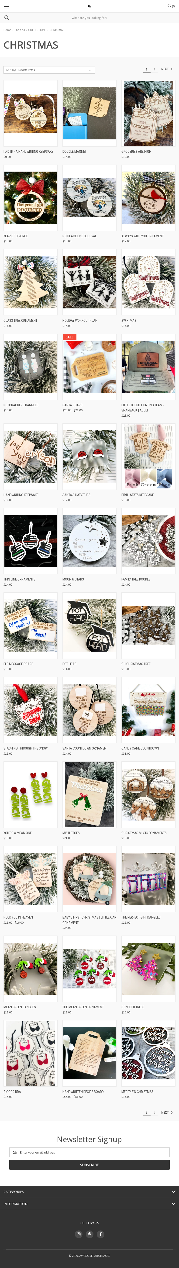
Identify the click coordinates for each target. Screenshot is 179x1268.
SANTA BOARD (72, 405)
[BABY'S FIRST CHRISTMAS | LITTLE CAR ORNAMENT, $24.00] (89, 879)
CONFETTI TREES (132, 1007)
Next (165, 69)
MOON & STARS (73, 579)
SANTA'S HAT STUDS (76, 495)
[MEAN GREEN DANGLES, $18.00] (30, 968)
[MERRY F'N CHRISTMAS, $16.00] (148, 1053)
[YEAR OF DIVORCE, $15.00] (30, 198)
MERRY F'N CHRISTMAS (137, 1092)
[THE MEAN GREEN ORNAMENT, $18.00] (89, 968)
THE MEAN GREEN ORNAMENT (83, 1007)
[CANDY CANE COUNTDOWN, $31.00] (148, 710)
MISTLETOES (71, 833)
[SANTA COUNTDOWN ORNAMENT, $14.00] (89, 710)
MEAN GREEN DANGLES (19, 1007)
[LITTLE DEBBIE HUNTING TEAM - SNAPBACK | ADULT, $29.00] (148, 367)
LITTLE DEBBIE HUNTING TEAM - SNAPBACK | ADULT (142, 408)
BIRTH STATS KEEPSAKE (137, 495)
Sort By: (11, 70)
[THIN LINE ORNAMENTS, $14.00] (30, 541)
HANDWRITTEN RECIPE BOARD (83, 1092)
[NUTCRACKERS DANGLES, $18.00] (30, 367)
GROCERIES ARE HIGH (136, 151)
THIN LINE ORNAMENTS (19, 579)
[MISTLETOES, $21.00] (89, 794)
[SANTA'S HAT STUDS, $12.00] (89, 456)
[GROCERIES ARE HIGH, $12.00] (148, 113)
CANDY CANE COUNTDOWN (140, 748)
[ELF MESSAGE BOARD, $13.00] (30, 625)
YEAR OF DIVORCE (15, 236)
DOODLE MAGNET (74, 151)
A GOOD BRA (12, 1092)
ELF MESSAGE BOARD (18, 664)
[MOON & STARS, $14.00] (89, 541)
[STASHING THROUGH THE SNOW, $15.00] (30, 710)
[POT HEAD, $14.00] (89, 625)
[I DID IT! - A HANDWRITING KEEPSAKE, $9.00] (30, 113)
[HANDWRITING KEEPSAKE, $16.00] (30, 456)
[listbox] (56, 69)
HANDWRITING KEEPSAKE (20, 495)
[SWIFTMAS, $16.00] (148, 282)
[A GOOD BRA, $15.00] (30, 1053)
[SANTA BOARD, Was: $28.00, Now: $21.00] (89, 367)
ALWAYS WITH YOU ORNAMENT (142, 236)
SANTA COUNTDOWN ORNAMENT (85, 748)
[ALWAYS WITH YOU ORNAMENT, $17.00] (148, 198)
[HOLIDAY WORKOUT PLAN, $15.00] (89, 282)
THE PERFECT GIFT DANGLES (141, 917)
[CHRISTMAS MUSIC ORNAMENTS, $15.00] (148, 794)
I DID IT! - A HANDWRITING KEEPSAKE (28, 151)
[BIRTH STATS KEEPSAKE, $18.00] (148, 456)
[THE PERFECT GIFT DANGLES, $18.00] (148, 879)
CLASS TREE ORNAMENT (20, 320)
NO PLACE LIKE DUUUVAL (79, 236)
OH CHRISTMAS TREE (136, 664)
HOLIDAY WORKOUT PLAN (79, 320)
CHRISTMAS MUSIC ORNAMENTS (144, 833)
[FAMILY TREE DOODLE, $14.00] (148, 541)
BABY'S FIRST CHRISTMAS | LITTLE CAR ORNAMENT (89, 920)
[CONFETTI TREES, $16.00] (148, 968)
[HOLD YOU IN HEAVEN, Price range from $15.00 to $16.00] (30, 879)
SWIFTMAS (128, 320)
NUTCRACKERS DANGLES (20, 405)
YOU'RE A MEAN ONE (17, 833)
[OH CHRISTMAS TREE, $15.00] (148, 625)
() (173, 6)
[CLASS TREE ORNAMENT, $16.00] (30, 282)
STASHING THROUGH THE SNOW (25, 748)
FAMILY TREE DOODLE (135, 579)
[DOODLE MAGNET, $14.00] (89, 113)
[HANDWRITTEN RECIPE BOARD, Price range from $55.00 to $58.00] (89, 1053)
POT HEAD (69, 664)
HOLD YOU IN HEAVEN (18, 917)
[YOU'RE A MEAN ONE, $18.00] (30, 794)
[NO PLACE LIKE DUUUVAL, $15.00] (89, 198)
